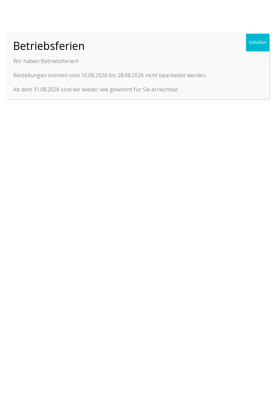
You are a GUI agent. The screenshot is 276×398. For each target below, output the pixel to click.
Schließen (258, 42)
